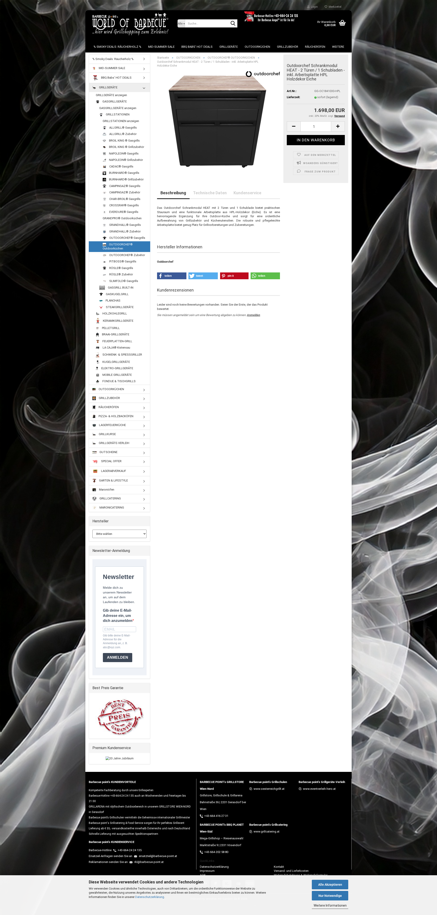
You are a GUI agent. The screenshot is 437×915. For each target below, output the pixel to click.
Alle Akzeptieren (330, 884)
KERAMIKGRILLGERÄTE (117, 320)
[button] (293, 126)
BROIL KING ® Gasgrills (124, 140)
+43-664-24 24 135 (129, 850)
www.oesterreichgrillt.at (269, 788)
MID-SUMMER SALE (161, 46)
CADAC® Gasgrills (121, 166)
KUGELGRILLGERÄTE (116, 362)
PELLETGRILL (110, 328)
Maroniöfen (106, 489)
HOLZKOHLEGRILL (114, 313)
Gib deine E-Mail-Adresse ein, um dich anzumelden (117, 615)
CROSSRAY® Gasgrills (124, 205)
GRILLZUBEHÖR (287, 46)
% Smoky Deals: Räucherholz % (117, 46)
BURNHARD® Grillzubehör (126, 179)
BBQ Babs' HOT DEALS (197, 46)
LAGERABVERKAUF (113, 471)
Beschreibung (173, 192)
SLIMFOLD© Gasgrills (123, 281)
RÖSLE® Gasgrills (121, 268)
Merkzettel (334, 6)
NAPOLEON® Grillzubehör (125, 160)
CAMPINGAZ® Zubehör (124, 192)
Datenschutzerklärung (149, 897)
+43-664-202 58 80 (216, 852)
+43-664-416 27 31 (216, 816)
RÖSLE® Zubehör (121, 274)
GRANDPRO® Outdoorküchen (122, 218)
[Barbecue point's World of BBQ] (130, 23)
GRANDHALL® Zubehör (125, 231)
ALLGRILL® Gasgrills (123, 127)
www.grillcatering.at (266, 831)
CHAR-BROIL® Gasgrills (124, 199)
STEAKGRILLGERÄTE (119, 307)
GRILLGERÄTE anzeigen (111, 95)
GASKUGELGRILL (117, 294)
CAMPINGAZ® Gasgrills (124, 186)
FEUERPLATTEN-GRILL (117, 341)
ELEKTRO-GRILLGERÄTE (117, 368)
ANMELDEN (117, 657)
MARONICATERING (111, 507)
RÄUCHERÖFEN (315, 46)
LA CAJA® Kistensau (116, 347)
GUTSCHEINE (108, 452)
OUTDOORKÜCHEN (257, 46)
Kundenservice (247, 192)
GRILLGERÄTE (228, 46)
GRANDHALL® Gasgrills (125, 225)
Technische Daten (210, 192)
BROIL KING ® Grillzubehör (126, 147)
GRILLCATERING (110, 498)
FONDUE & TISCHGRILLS (119, 381)
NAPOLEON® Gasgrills (123, 153)
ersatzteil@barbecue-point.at (157, 856)
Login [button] (314, 6)
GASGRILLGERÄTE (114, 101)
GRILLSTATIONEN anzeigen (121, 121)
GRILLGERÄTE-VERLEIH (113, 443)
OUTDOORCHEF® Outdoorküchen (118, 246)
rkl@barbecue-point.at (149, 862)
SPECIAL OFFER (111, 461)
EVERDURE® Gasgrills (123, 212)
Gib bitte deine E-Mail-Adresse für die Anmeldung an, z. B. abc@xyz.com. (116, 641)
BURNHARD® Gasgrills (123, 173)
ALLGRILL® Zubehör (123, 134)
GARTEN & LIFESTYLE (113, 480)
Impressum (207, 871)
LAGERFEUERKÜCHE (112, 425)
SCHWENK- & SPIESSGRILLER (122, 354)
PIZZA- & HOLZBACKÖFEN (115, 416)
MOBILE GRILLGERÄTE (117, 374)
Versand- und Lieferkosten (291, 871)
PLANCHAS (112, 300)
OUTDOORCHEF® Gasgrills (127, 237)
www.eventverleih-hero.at (319, 788)
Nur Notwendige (330, 896)
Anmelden (253, 315)
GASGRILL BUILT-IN (120, 287)
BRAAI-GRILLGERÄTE (115, 334)
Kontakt (279, 866)
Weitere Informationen (330, 905)
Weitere (338, 46)
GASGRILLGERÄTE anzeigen (117, 108)
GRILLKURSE (107, 434)
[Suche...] (233, 24)
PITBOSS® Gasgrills (122, 261)
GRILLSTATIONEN (117, 114)
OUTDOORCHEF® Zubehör (127, 255)
